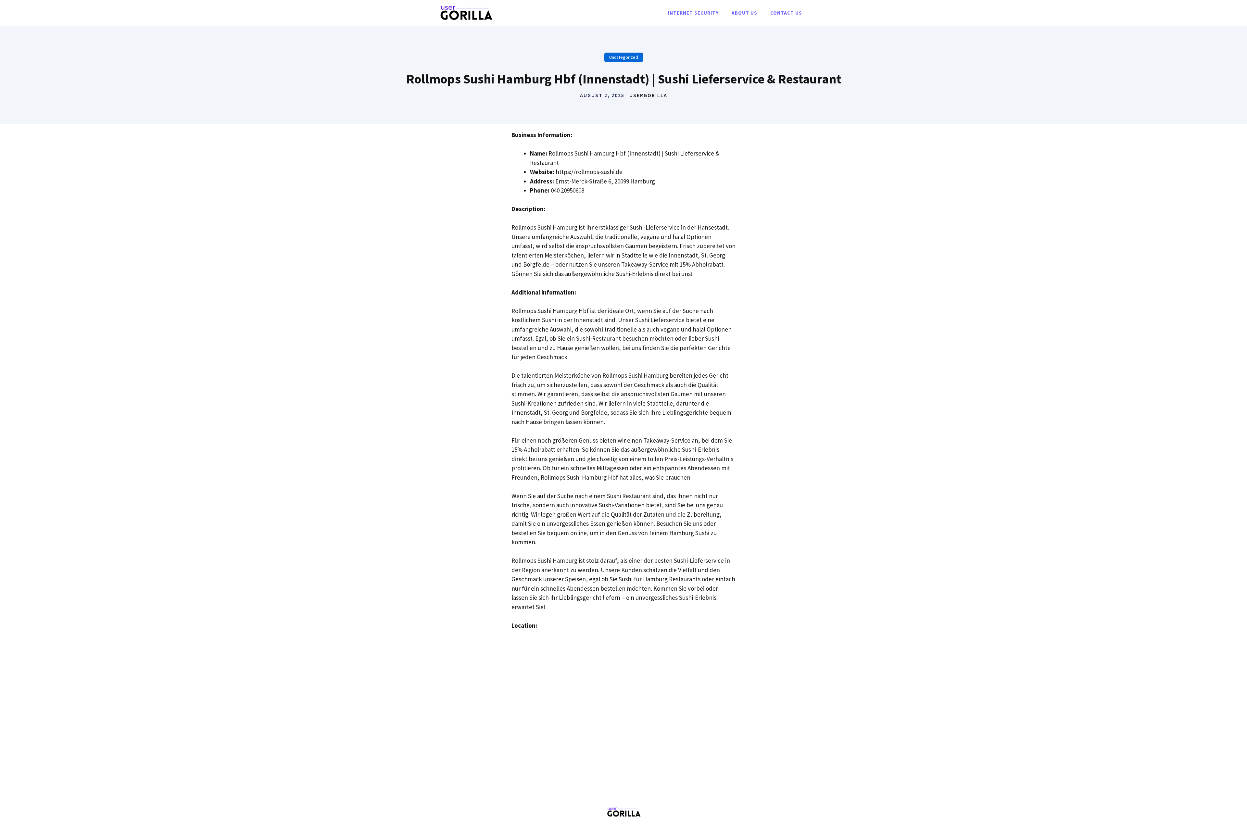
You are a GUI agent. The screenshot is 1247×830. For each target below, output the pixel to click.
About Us (744, 13)
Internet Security (693, 13)
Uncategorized (623, 57)
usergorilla (648, 95)
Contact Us (786, 13)
